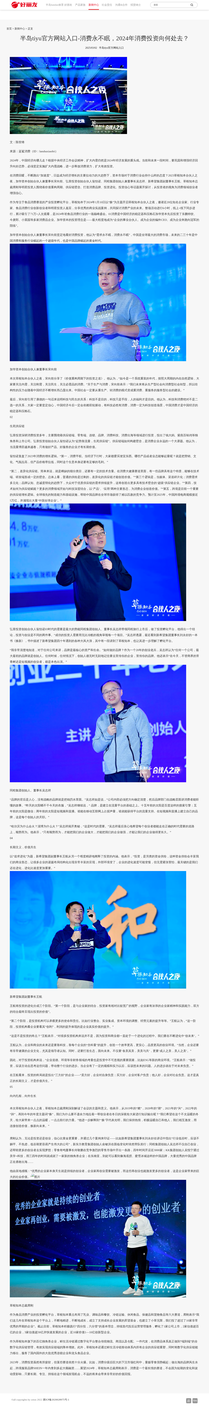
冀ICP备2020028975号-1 (56, 1399)
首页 (9, 28)
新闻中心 (20, 28)
